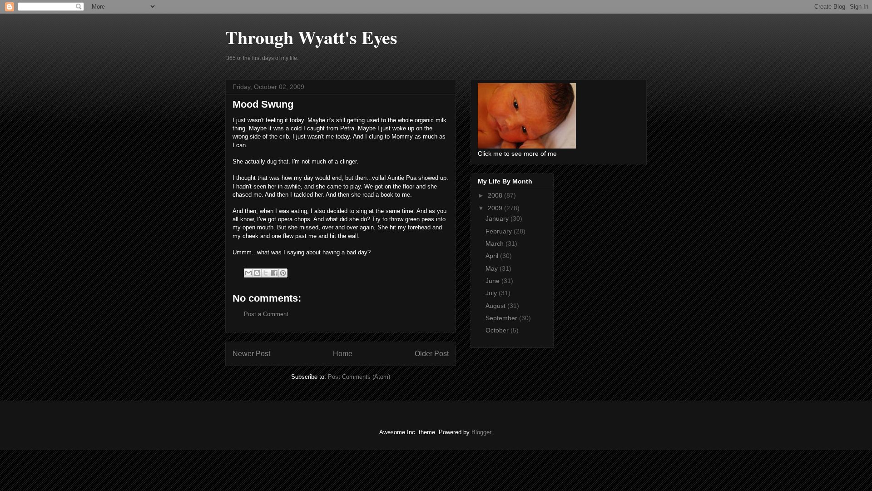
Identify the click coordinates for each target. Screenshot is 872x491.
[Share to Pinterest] (282, 273)
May (493, 268)
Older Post (432, 353)
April (493, 255)
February (500, 231)
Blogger (481, 432)
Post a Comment (266, 314)
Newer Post (251, 353)
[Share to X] (265, 273)
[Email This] (248, 273)
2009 (496, 208)
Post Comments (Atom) (359, 376)
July (492, 293)
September (502, 318)
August (496, 305)
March (495, 243)
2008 (496, 195)
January (498, 218)
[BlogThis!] (257, 273)
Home (342, 353)
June (493, 280)
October (498, 330)
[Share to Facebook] (274, 273)
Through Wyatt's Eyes (311, 37)
